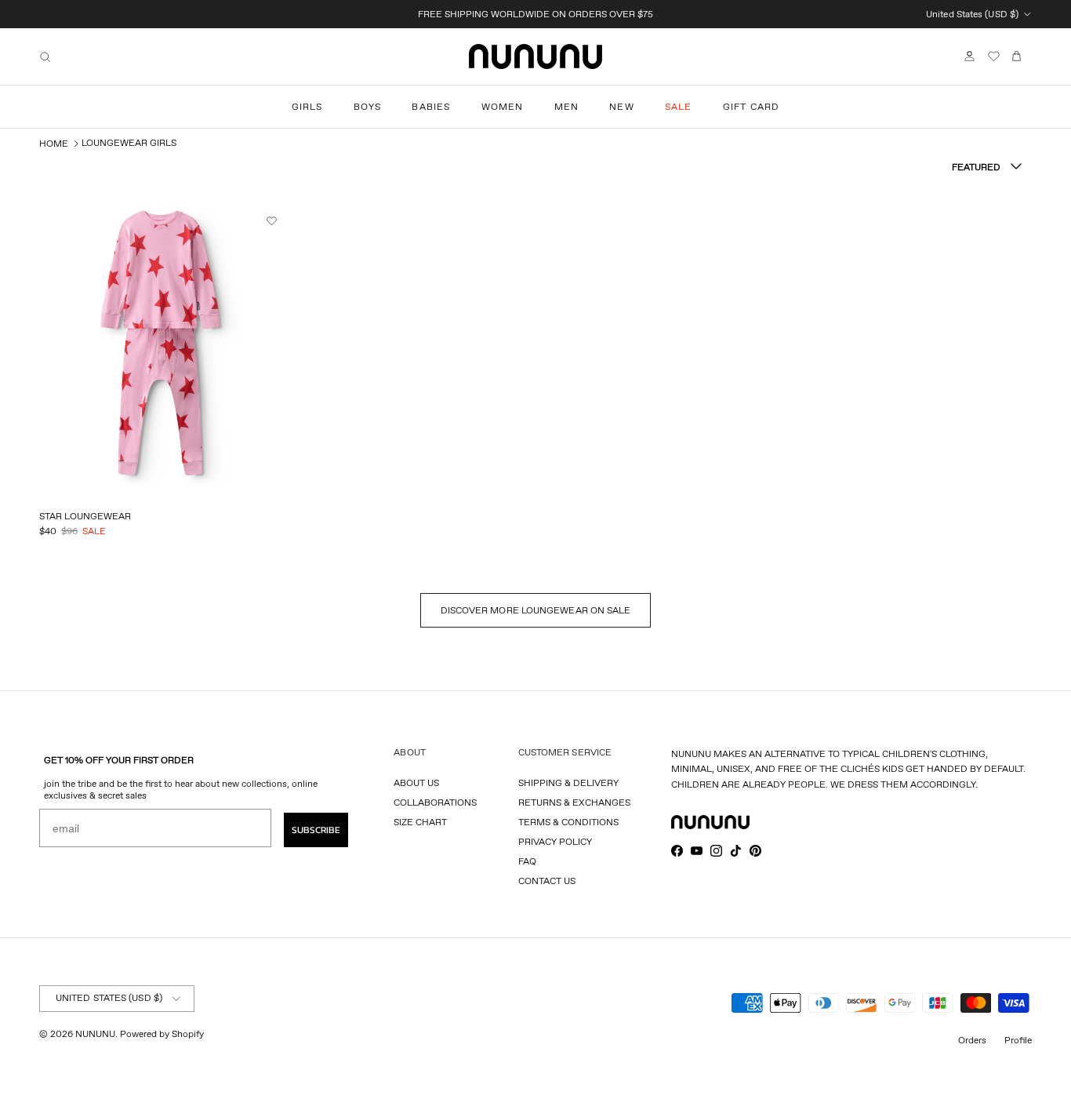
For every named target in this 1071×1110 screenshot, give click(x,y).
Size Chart (420, 822)
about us (416, 782)
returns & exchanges (574, 802)
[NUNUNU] (535, 56)
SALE (678, 106)
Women (502, 106)
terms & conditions (568, 822)
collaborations (435, 802)
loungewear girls (129, 142)
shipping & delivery (568, 782)
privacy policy (555, 841)
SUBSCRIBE (316, 830)
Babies (431, 106)
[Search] (45, 57)
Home (53, 143)
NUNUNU (95, 1033)
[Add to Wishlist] (273, 221)
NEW (621, 106)
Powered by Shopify (162, 1033)
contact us (546, 880)
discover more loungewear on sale (536, 610)
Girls (307, 106)
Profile (1018, 1040)
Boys (368, 106)
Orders (972, 1040)
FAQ (527, 861)
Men (566, 106)
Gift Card (751, 106)
